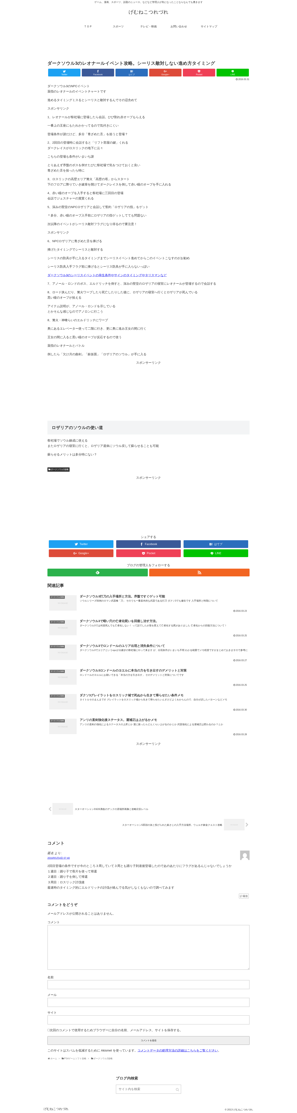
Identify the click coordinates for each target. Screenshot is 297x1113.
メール (52, 995)
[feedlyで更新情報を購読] (97, 572)
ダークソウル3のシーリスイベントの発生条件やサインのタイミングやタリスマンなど (107, 275)
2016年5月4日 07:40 (58, 858)
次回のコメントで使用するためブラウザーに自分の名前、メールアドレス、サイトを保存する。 (116, 1030)
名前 (50, 977)
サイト (52, 1012)
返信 (245, 896)
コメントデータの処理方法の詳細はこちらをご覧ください (178, 1050)
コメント (53, 922)
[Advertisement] (148, 47)
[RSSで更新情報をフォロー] (199, 572)
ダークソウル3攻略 (60, 469)
